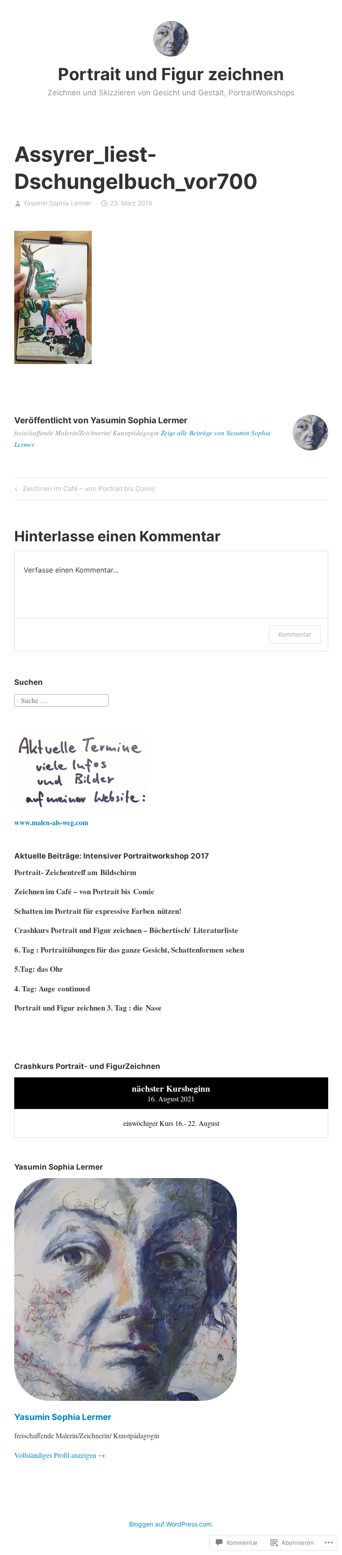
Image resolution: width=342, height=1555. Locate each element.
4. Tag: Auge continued (52, 988)
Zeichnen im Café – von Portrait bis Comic (83, 490)
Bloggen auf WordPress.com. (171, 1524)
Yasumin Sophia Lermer (57, 203)
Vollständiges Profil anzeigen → (59, 1455)
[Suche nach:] (61, 699)
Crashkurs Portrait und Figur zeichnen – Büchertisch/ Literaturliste (126, 930)
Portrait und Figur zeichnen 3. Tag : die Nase (88, 1007)
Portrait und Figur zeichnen (171, 74)
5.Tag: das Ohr (38, 968)
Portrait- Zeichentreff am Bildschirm (75, 872)
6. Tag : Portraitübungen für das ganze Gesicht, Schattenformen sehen (129, 949)
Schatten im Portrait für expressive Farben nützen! (98, 911)
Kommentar (294, 634)
